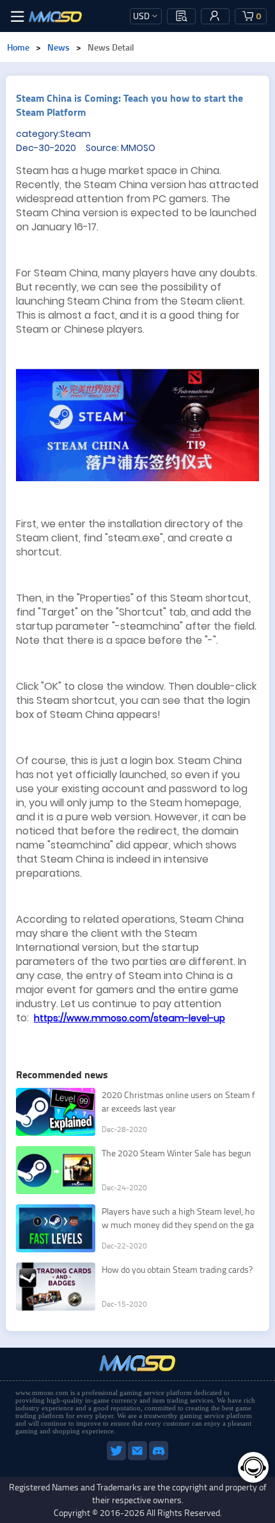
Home (18, 47)
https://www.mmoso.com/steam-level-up (129, 1018)
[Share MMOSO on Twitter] (117, 1458)
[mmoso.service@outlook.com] (138, 1458)
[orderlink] (181, 16)
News (58, 47)
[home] (55, 16)
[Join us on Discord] (158, 1458)
